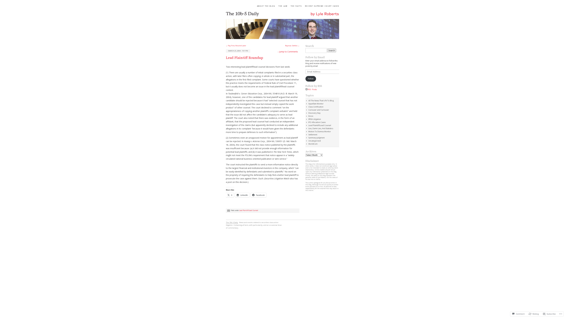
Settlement (312, 134)
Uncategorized (314, 141)
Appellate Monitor (316, 103)
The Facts (296, 6)
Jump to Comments (288, 51)
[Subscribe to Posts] (306, 89)
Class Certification (315, 107)
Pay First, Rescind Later (236, 45)
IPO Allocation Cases (317, 122)
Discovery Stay (314, 113)
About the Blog (266, 6)
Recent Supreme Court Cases (322, 6)
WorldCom (313, 144)
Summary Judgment (316, 137)
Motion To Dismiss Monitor (319, 131)
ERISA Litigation (314, 119)
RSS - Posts (312, 89)
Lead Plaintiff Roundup (244, 58)
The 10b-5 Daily (232, 222)
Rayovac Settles (292, 45)
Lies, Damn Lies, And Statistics (320, 128)
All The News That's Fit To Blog (321, 100)
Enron (310, 116)
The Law (283, 6)
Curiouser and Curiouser (318, 110)
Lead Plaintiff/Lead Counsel (248, 210)
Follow (310, 78)
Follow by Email (315, 57)
